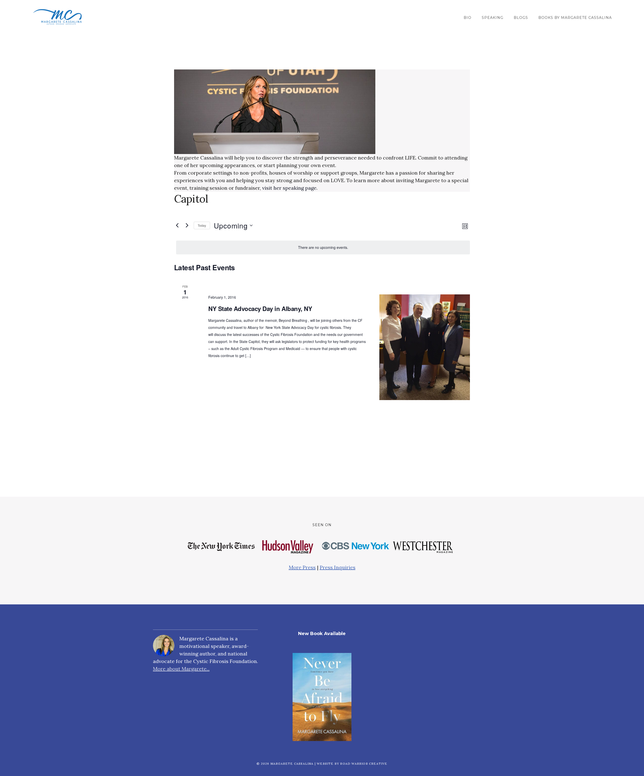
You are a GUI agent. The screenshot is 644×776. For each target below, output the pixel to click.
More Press (302, 567)
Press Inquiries (337, 567)
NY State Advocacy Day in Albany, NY (260, 308)
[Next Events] (187, 225)
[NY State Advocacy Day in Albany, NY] (424, 347)
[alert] (323, 247)
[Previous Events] (177, 225)
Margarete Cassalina (57, 17)
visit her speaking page (289, 188)
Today (202, 225)
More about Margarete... (181, 669)
